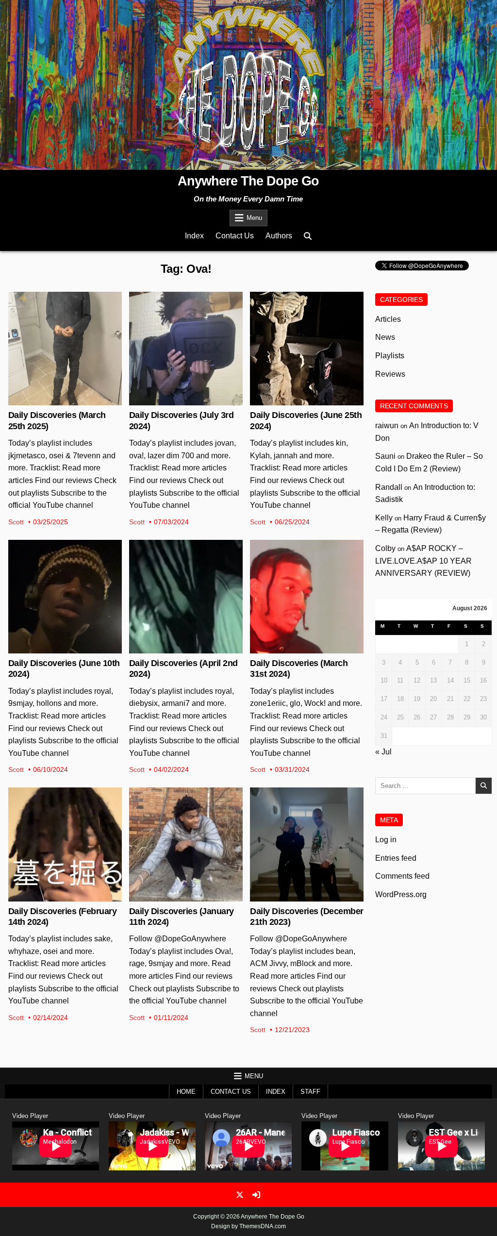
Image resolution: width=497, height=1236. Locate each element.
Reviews (65, 323)
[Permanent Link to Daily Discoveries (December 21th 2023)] (307, 844)
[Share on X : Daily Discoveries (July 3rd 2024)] (178, 400)
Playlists (186, 323)
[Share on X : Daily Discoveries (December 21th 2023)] (299, 896)
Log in (386, 839)
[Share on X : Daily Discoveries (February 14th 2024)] (57, 896)
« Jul (383, 752)
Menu (254, 217)
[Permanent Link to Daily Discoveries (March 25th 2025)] (65, 348)
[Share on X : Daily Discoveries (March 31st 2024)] (299, 648)
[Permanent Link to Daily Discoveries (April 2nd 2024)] (186, 596)
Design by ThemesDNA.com (248, 1226)
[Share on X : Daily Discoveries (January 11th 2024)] (178, 896)
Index (194, 236)
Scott (16, 522)
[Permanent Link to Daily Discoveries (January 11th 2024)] (186, 844)
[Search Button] (307, 236)
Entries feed (395, 858)
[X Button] (240, 1195)
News (385, 337)
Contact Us (234, 236)
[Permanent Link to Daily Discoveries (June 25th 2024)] (307, 348)
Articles (388, 319)
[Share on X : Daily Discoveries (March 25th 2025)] (57, 400)
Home (186, 1091)
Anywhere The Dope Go (248, 181)
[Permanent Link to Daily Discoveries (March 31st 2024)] (307, 596)
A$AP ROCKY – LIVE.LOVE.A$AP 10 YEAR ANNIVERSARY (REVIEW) (423, 560)
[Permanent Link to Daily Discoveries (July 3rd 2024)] (186, 348)
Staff (310, 1091)
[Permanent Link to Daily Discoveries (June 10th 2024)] (65, 596)
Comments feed (402, 876)
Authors (278, 236)
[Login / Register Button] (256, 1195)
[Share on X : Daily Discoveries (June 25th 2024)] (299, 400)
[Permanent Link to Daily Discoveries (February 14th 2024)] (65, 844)
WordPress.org (401, 894)
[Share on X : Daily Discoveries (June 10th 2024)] (57, 648)
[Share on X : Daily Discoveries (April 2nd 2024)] (178, 648)
